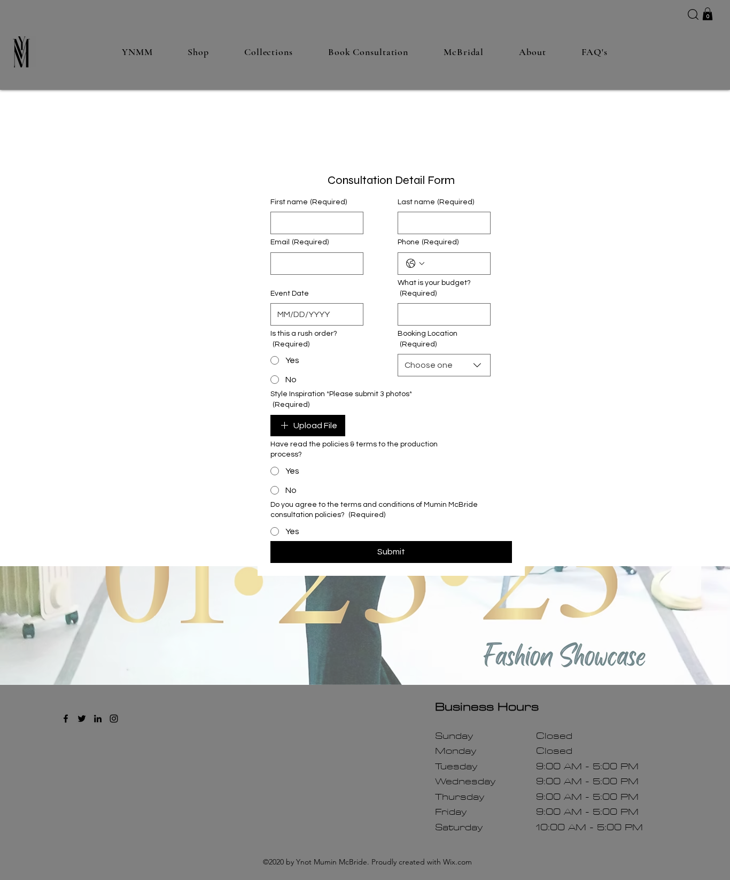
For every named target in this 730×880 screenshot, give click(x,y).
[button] (693, 14)
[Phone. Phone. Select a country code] (415, 263)
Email (299, 242)
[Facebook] (65, 718)
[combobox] (444, 365)
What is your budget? (434, 288)
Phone (428, 242)
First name (308, 202)
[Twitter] (81, 718)
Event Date (289, 293)
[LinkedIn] (97, 718)
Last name (436, 202)
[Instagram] (113, 718)
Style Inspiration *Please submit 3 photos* (341, 399)
